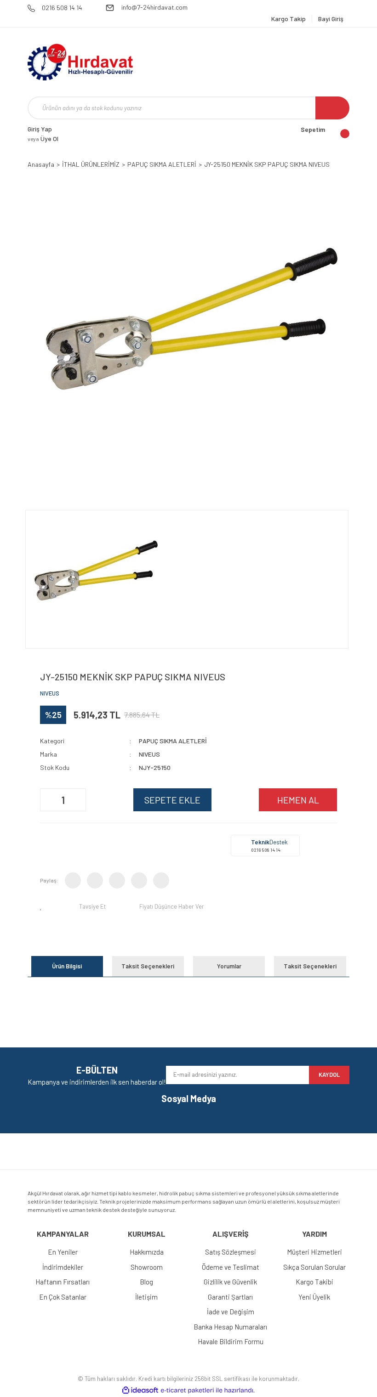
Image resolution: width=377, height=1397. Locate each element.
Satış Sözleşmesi (230, 1252)
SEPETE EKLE (172, 799)
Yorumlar (229, 966)
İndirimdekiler (62, 1267)
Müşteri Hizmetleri (314, 1252)
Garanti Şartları (230, 1297)
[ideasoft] (140, 1390)
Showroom (147, 1267)
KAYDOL (329, 1074)
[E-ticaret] (187, 1390)
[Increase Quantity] (78, 800)
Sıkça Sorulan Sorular (314, 1267)
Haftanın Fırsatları (62, 1282)
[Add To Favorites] (43, 906)
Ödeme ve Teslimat (230, 1267)
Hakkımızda (147, 1252)
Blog (146, 1282)
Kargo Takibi (314, 1282)
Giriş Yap (40, 129)
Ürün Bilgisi (67, 966)
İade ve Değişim (230, 1311)
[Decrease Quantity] (48, 800)
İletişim (146, 1297)
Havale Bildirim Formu (230, 1341)
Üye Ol (43, 138)
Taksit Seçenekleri (147, 966)
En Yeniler (63, 1252)
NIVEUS (49, 693)
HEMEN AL (298, 799)
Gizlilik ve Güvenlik (230, 1282)
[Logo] (80, 62)
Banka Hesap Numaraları (230, 1327)
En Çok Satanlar (62, 1297)
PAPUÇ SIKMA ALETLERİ (173, 741)
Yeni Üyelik (314, 1297)
